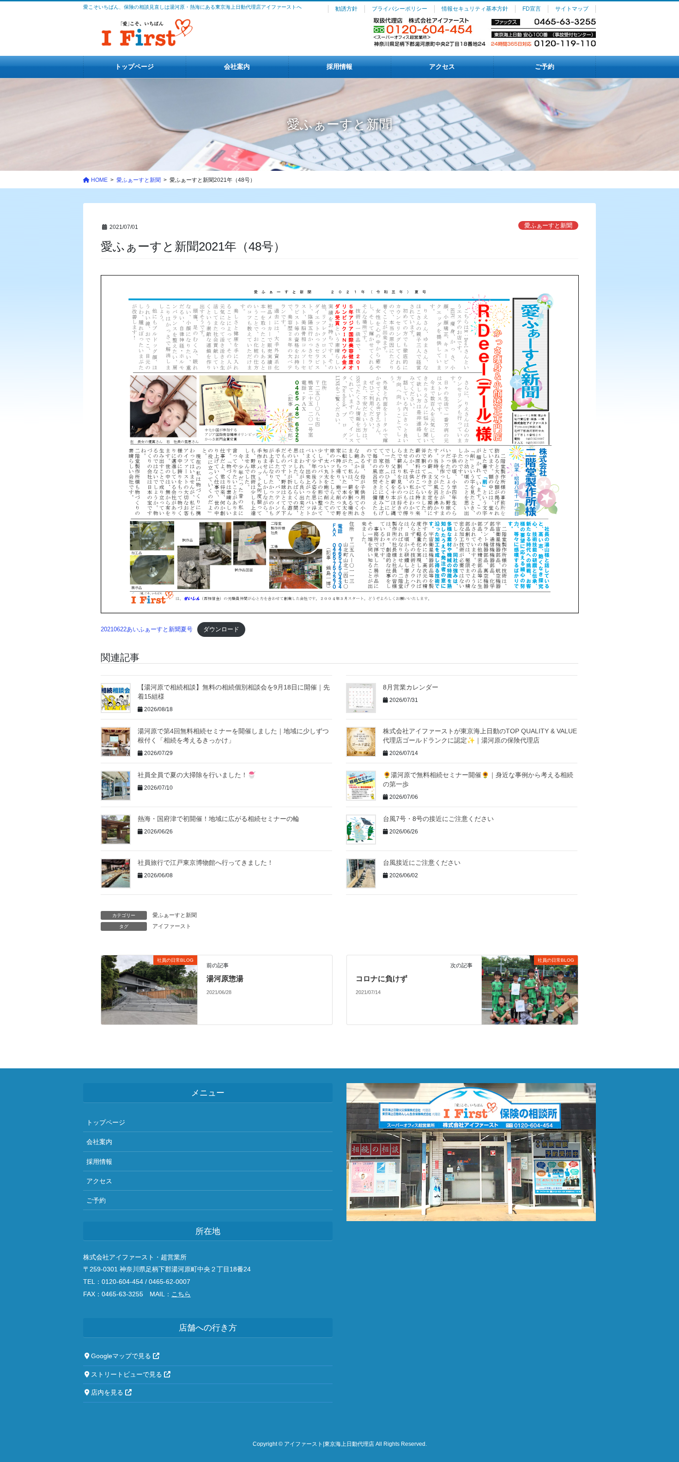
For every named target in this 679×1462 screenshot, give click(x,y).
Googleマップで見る (121, 1356)
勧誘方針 (346, 9)
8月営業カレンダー (410, 687)
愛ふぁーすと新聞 (548, 225)
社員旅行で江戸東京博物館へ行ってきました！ (205, 862)
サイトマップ (571, 9)
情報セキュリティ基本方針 (475, 9)
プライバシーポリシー (399, 9)
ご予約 (96, 1200)
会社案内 (99, 1141)
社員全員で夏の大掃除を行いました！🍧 (196, 775)
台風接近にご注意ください (422, 862)
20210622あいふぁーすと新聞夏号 (147, 629)
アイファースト (171, 926)
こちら (181, 1294)
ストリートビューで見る (126, 1374)
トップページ (105, 1122)
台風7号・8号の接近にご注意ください (438, 818)
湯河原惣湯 (224, 979)
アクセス (99, 1181)
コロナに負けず (381, 979)
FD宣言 (531, 9)
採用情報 (99, 1161)
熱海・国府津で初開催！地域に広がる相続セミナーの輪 (218, 818)
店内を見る (107, 1392)
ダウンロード (221, 629)
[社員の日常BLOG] (149, 989)
